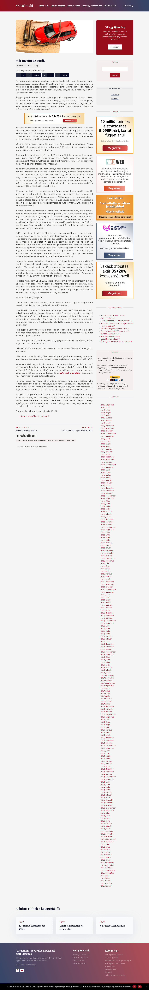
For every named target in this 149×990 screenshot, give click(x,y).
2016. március (106, 730)
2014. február (106, 795)
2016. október (106, 712)
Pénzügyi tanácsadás (92, 6)
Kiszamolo (22, 66)
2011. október (106, 868)
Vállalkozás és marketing (115, 975)
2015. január (106, 766)
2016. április (105, 727)
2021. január (105, 579)
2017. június (105, 691)
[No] (146, 987)
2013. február (106, 826)
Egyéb (21, 922)
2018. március (106, 667)
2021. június (105, 566)
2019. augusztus (107, 623)
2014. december (107, 769)
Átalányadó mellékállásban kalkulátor (116, 341)
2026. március (106, 418)
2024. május (106, 475)
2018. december (107, 644)
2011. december (107, 862)
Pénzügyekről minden (114, 955)
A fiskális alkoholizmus (112, 925)
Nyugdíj (108, 972)
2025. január (106, 454)
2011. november (107, 865)
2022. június (105, 535)
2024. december (107, 457)
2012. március (106, 855)
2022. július (105, 532)
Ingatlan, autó (110, 969)
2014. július (105, 782)
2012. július (105, 844)
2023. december (107, 488)
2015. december (107, 738)
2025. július (105, 439)
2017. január (105, 704)
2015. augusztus (107, 748)
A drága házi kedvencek (111, 334)
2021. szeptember (108, 558)
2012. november (107, 834)
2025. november (107, 428)
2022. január (106, 548)
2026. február (106, 420)
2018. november (107, 647)
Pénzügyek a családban (115, 963)
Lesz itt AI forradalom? (110, 339)
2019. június (105, 628)
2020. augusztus (107, 592)
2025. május (106, 444)
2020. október (107, 587)
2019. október (106, 618)
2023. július (105, 501)
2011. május (105, 881)
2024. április (105, 477)
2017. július (105, 688)
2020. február (106, 607)
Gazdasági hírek (111, 957)
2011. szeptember (108, 870)
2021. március (106, 574)
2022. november (107, 522)
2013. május (105, 818)
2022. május (105, 537)
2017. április (105, 696)
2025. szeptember (108, 433)
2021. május (105, 568)
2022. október (106, 524)
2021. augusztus (107, 561)
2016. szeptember (108, 714)
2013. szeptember (108, 808)
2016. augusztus (107, 717)
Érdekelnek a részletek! (25, 965)
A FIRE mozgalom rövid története (115, 328)
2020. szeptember (108, 589)
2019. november (107, 615)
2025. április (105, 446)
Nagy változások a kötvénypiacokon (116, 321)
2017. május (105, 693)
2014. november (107, 771)
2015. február (106, 764)
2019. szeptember (108, 621)
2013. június (105, 816)
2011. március (106, 883)
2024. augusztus (107, 467)
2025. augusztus (107, 436)
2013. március (106, 823)
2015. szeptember (108, 745)
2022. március (106, 542)
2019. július (105, 626)
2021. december (107, 550)
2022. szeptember (108, 527)
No (140, 986)
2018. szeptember (108, 652)
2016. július (105, 719)
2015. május (105, 756)
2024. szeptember (108, 464)
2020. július (105, 594)
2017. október (106, 680)
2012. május (105, 849)
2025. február (106, 452)
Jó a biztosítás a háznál (110, 336)
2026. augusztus (107, 405)
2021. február (106, 576)
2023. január (106, 516)
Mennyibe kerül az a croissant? (34, 416)
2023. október (106, 493)
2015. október (106, 743)
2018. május (105, 662)
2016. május (105, 725)
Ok (134, 986)
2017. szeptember (108, 683)
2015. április (105, 758)
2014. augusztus (107, 779)
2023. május (105, 506)
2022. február (106, 545)
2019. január (106, 641)
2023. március (106, 511)
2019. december (107, 613)
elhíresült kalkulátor (70, 373)
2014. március (106, 792)
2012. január (105, 860)
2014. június (105, 784)
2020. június (105, 597)
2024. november (107, 459)
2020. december (107, 581)
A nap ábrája (110, 966)
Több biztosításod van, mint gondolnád (117, 323)
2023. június (105, 503)
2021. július (105, 563)
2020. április (105, 602)
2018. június (105, 660)
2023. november (107, 490)
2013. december (107, 800)
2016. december (107, 706)
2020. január (106, 610)
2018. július (105, 657)
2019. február (106, 639)
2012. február (106, 857)
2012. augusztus (107, 842)
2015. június (105, 753)
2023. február (106, 514)
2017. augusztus (107, 686)
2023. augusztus (107, 498)
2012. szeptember (108, 839)
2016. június (105, 722)
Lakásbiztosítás (79, 963)
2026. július (105, 407)
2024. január (106, 485)
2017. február (106, 701)
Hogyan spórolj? (108, 326)
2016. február (106, 732)
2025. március (106, 449)
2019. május (105, 631)
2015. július (105, 751)
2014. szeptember (108, 777)
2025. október (107, 431)
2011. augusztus (107, 873)
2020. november (107, 584)
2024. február (106, 483)
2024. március (106, 480)
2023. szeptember (108, 496)
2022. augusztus (107, 529)
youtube (114, 99)
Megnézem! (115, 47)
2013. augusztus (107, 810)
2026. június (105, 410)
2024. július (105, 470)
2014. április (105, 790)
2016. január (106, 735)
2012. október (106, 836)
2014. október (106, 774)
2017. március (106, 699)
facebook (115, 94)
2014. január (106, 797)
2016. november (107, 709)
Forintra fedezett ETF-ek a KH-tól (115, 331)
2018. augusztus (107, 654)
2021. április (105, 571)
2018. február (106, 670)
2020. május (106, 600)
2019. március (106, 636)
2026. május (106, 413)
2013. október (106, 805)
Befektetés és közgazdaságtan (118, 960)
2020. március (106, 605)
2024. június (105, 472)
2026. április (105, 415)
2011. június (105, 878)
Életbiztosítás (73, 6)
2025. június (105, 441)
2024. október (107, 462)
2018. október (106, 649)
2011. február (106, 886)
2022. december (107, 519)
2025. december (107, 426)
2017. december (107, 675)
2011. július (105, 875)
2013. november (107, 803)
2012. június (105, 847)
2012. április (105, 852)
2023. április (105, 509)
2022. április (105, 540)
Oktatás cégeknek (80, 957)
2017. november (107, 678)
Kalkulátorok (110, 6)
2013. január (105, 829)
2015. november (107, 740)
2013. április (105, 821)
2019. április (105, 634)
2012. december (107, 831)
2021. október (106, 555)
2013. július (105, 813)
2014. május (105, 787)
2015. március (106, 761)
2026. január (106, 423)
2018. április (105, 665)
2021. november (107, 553)
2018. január (106, 673)
